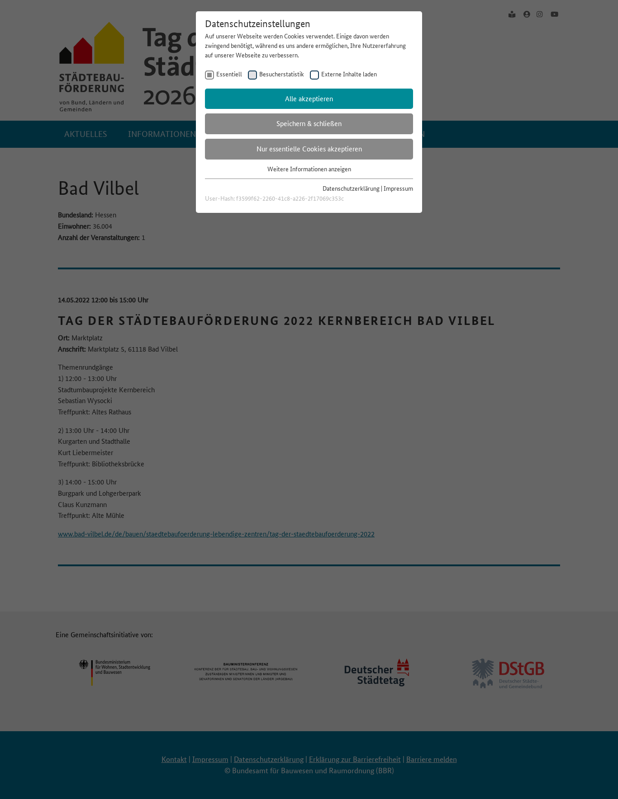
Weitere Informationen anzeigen (309, 169)
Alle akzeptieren (309, 98)
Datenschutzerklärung (351, 188)
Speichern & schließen (309, 123)
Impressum (398, 188)
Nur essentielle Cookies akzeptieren (309, 149)
